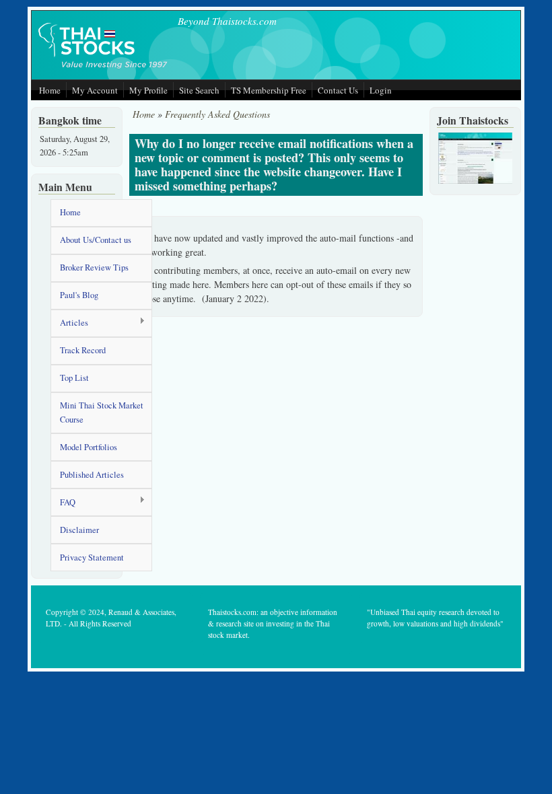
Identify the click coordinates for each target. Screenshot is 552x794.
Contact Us (338, 90)
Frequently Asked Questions (217, 114)
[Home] (104, 69)
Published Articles (92, 474)
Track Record (83, 350)
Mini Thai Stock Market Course (101, 412)
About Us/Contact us (95, 240)
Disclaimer (79, 530)
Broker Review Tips (94, 267)
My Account (95, 90)
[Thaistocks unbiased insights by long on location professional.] (475, 180)
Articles (69, 323)
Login (381, 90)
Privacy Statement (92, 557)
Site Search (199, 90)
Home (50, 90)
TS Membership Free (268, 90)
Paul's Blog (79, 295)
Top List (74, 378)
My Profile (148, 90)
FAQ (62, 503)
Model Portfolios (88, 447)
